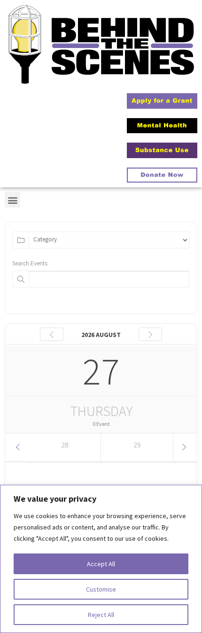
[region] (101, 559)
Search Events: (30, 263)
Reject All (101, 614)
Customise (101, 589)
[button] (12, 200)
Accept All (101, 564)
